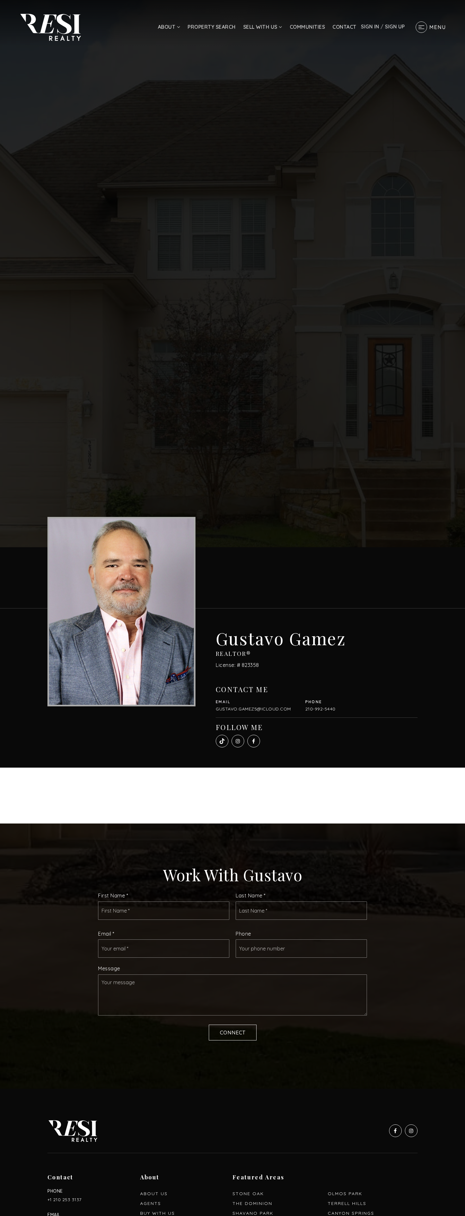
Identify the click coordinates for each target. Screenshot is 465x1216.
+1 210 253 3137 (64, 1199)
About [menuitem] (167, 27)
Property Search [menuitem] (212, 27)
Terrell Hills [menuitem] (347, 1203)
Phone (243, 934)
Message (109, 968)
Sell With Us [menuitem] (261, 27)
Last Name (251, 895)
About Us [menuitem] (154, 1193)
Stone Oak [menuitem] (248, 1193)
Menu (437, 27)
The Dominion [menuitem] (252, 1203)
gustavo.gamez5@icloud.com (253, 709)
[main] (232, 544)
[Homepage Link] (50, 26)
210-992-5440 (320, 709)
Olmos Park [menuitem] (345, 1193)
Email (106, 934)
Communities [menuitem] (307, 27)
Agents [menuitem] (150, 1203)
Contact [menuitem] (344, 27)
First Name (113, 895)
